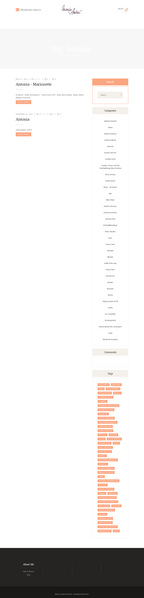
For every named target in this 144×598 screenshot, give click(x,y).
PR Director (110, 276)
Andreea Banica (110, 134)
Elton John (104, 443)
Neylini (110, 257)
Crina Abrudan (106, 418)
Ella (110, 194)
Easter (113, 435)
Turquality (104, 531)
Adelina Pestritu (110, 121)
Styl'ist (110, 295)
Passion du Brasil (108, 502)
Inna (110, 238)
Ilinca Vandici (110, 231)
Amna (110, 127)
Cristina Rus (105, 426)
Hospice (103, 464)
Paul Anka (104, 506)
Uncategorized (110, 320)
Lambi (102, 493)
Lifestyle (110, 251)
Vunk (110, 333)
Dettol (102, 435)
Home (62, 55)
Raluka (110, 282)
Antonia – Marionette (34, 84)
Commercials (105, 397)
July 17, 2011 (22, 79)
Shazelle (110, 289)
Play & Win (110, 270)
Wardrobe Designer (110, 339)
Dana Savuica (110, 174)
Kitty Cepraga (106, 489)
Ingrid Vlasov (106, 472)
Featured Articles (110, 212)
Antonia (22, 119)
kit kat (102, 485)
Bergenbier (104, 393)
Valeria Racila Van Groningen (110, 327)
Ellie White (110, 200)
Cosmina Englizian (108, 405)
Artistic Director (110, 153)
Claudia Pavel (110, 159)
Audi (101, 389)
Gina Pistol (105, 451)
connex (102, 401)
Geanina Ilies (110, 219)
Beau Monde (113, 389)
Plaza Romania (106, 510)
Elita (101, 439)
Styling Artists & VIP (110, 301)
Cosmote (103, 414)
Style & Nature (28, 571)
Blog (28, 575)
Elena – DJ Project (110, 187)
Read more (23, 102)
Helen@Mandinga (110, 225)
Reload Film (105, 522)
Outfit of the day (110, 263)
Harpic (102, 456)
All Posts (68, 55)
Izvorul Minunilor (108, 481)
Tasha (110, 308)
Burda (117, 393)
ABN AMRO (103, 385)
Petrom (116, 506)
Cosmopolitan (106, 410)
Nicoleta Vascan (107, 497)
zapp (116, 531)
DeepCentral (110, 181)
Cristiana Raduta (107, 422)
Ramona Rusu (105, 518)
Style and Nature (107, 527)
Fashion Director (110, 206)
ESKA (116, 443)
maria (37, 79)
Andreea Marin (110, 140)
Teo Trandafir (110, 314)
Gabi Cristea (105, 447)
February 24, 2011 (24, 114)
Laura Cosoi (110, 244)
